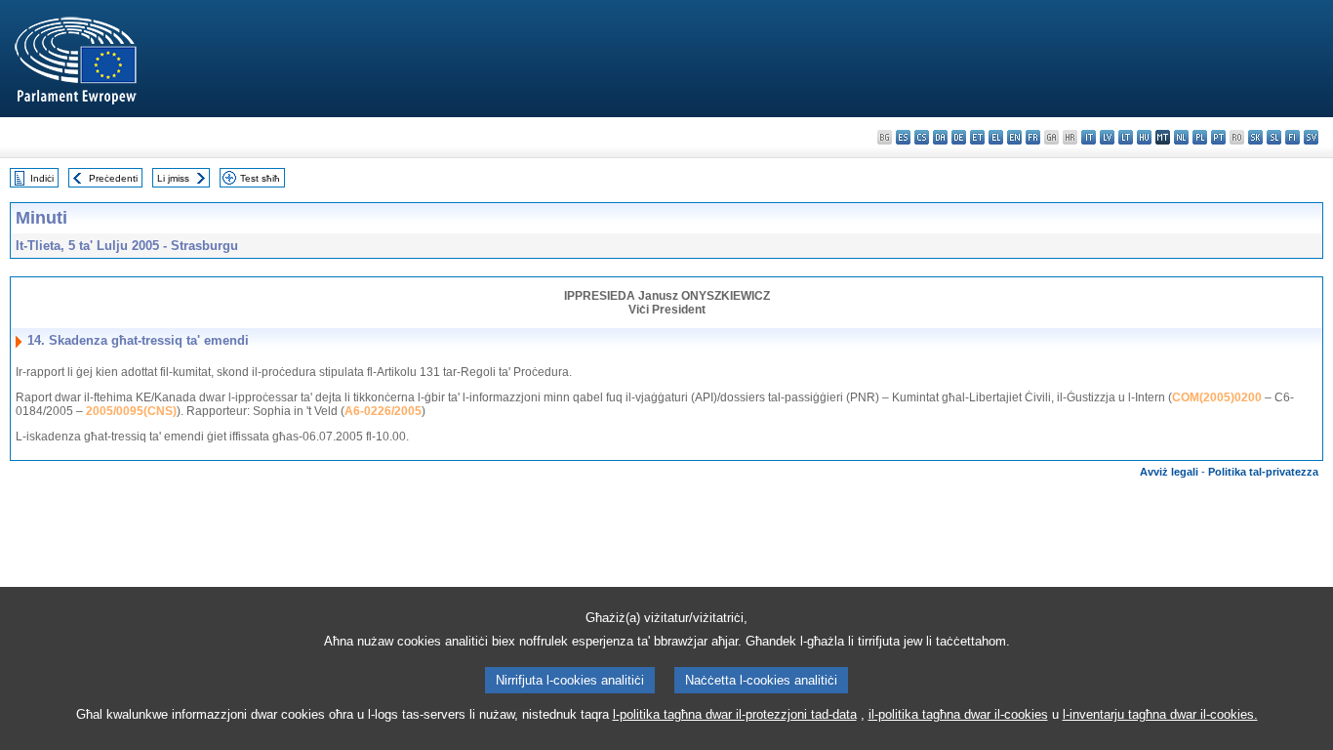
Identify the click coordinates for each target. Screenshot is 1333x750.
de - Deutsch (958, 137)
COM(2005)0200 (1217, 397)
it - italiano (1088, 137)
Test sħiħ (260, 178)
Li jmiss (173, 178)
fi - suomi (1292, 137)
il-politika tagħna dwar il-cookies (958, 714)
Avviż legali (1169, 472)
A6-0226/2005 (383, 411)
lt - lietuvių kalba (1125, 137)
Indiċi (42, 178)
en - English (1014, 137)
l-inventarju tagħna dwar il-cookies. (1160, 714)
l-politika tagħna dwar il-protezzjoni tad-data (735, 714)
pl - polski (1199, 137)
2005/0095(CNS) (131, 411)
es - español (903, 137)
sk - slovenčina (1255, 137)
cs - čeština (921, 137)
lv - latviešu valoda (1107, 137)
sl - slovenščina (1274, 137)
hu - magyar (1144, 137)
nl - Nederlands (1181, 137)
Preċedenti (113, 178)
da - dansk (940, 137)
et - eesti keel (977, 137)
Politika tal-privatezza (1263, 472)
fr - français (1033, 137)
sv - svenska (1311, 137)
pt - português (1218, 137)
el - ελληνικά (996, 137)
